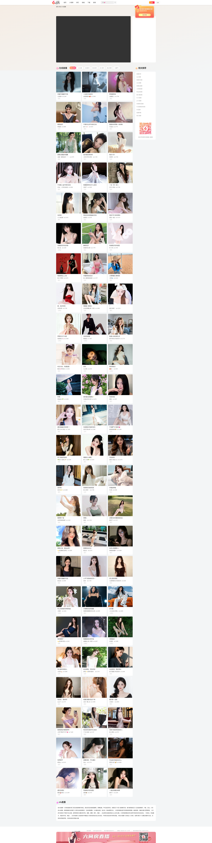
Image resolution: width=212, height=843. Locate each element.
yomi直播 (138, 100)
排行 (77, 2)
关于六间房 (77, 831)
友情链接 (76, 833)
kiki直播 (138, 109)
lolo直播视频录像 (140, 106)
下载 (89, 2)
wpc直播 (138, 77)
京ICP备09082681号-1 (109, 830)
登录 (152, 2)
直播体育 (138, 74)
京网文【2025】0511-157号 (123, 830)
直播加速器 (139, 86)
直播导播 (138, 112)
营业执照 (89, 830)
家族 (94, 2)
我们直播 (138, 115)
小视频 (71, 2)
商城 (83, 2)
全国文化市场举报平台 (109, 835)
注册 (158, 2)
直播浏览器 (139, 80)
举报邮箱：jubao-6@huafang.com (124, 835)
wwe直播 (138, 83)
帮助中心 (76, 838)
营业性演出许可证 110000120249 (140, 830)
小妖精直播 (139, 89)
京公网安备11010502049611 (123, 833)
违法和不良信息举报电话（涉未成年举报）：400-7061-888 (100, 837)
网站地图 (76, 836)
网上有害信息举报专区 (138, 833)
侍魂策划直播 (139, 103)
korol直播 (138, 98)
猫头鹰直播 (139, 95)
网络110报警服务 (90, 835)
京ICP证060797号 (97, 830)
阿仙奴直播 (139, 92)
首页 (65, 2)
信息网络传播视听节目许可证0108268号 (96, 833)
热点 (60, 6)
